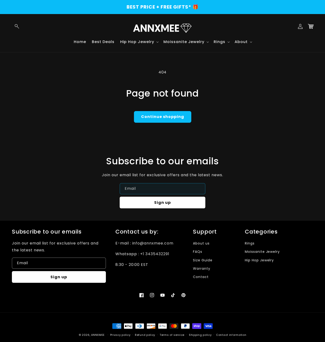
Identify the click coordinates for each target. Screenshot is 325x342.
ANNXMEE (98, 335)
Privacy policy (120, 335)
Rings (250, 243)
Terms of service (172, 335)
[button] (17, 26)
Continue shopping (162, 116)
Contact (201, 276)
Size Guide (202, 260)
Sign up (162, 202)
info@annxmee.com (152, 243)
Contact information (231, 335)
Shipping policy (200, 335)
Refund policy (145, 335)
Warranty (201, 268)
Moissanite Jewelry (262, 251)
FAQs (197, 251)
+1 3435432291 (154, 254)
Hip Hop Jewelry (259, 260)
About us (201, 243)
